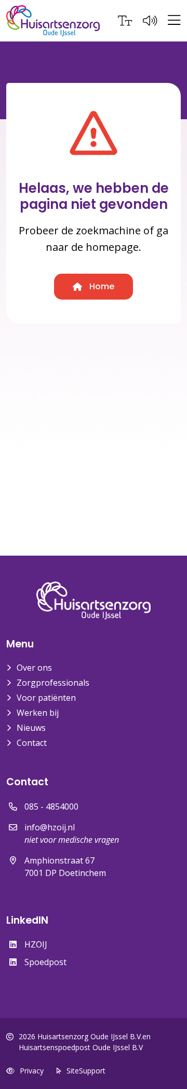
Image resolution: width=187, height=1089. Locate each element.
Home (100, 286)
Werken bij (38, 712)
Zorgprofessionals (53, 682)
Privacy (32, 1071)
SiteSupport (85, 1071)
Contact (32, 742)
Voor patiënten (46, 697)
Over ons (34, 667)
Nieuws (31, 727)
